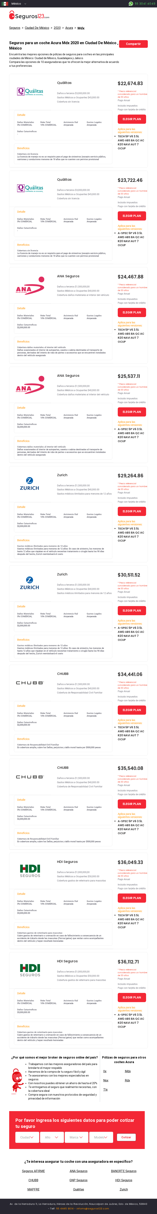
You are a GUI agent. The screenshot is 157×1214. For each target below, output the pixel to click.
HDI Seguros (123, 1180)
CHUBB (33, 1180)
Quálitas (78, 1189)
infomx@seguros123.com (93, 1208)
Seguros (14, 28)
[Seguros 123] (78, 15)
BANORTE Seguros (124, 1171)
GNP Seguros (78, 1180)
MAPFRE (33, 1189)
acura (69, 28)
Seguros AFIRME (33, 1171)
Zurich (124, 1189)
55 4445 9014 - (66, 1208)
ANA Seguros (78, 1171)
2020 (57, 28)
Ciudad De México (37, 28)
